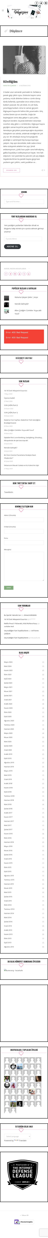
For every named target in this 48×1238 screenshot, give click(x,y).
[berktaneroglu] (26, 1097)
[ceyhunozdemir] (26, 1072)
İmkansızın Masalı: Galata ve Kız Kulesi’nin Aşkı (21, 465)
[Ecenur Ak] (24, 12)
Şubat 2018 (8, 809)
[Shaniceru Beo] (38, 1097)
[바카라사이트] (13, 1110)
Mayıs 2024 (8, 662)
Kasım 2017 (8, 817)
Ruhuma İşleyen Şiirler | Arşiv (26, 297)
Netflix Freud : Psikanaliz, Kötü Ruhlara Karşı (20, 623)
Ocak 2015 (8, 901)
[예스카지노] (20, 1085)
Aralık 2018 (8, 783)
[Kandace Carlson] (32, 1085)
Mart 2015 (7, 892)
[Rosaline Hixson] (13, 1072)
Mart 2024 (7, 666)
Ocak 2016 (8, 859)
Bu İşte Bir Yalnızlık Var (12, 615)
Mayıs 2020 (8, 733)
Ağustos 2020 (9, 721)
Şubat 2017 (8, 829)
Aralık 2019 (8, 754)
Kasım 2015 (8, 863)
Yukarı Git (24, 1215)
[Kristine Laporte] (38, 1085)
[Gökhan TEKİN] (13, 1066)
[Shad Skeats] (7, 1104)
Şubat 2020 (8, 746)
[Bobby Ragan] (20, 1091)
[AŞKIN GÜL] (13, 1060)
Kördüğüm (10, 81)
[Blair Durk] (7, 1097)
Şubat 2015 (8, 896)
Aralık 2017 (8, 813)
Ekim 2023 (7, 674)
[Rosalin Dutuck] (26, 1060)
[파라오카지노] (20, 1072)
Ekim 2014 (7, 905)
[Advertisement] (24, 1013)
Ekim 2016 (7, 838)
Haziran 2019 (9, 767)
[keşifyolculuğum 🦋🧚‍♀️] (13, 1104)
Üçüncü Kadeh (9, 398)
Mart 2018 (7, 804)
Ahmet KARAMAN (30, 615)
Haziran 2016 (9, 842)
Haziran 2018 (9, 800)
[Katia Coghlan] (32, 1066)
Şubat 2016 (8, 855)
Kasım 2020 (8, 708)
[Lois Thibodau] (20, 1060)
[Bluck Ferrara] (7, 1060)
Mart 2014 (7, 917)
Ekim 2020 (7, 712)
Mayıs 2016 (8, 846)
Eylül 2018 (7, 792)
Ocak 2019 (8, 779)
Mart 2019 (7, 775)
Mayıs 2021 (8, 687)
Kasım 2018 (8, 788)
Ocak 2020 (8, 750)
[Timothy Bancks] (32, 1072)
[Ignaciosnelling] (7, 1091)
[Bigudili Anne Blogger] (20, 1104)
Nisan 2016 (8, 850)
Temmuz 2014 (9, 909)
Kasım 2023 (8, 670)
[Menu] (3, 10)
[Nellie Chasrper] (13, 1079)
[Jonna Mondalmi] (38, 1060)
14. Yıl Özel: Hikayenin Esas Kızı (15, 391)
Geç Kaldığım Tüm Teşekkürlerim (16, 630)
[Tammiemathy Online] (26, 1091)
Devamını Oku (11, 170)
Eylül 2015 (7, 871)
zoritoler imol (9, 626)
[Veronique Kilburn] (13, 1097)
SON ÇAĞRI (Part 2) (11, 405)
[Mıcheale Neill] (26, 1066)
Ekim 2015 (7, 867)
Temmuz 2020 (9, 725)
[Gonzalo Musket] (7, 1066)
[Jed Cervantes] (32, 1097)
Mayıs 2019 (8, 771)
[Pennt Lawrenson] (20, 1079)
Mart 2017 (7, 825)
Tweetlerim (8, 492)
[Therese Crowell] (38, 1104)
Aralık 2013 (8, 930)
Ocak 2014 (8, 926)
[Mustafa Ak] (7, 1110)
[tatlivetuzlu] (32, 1091)
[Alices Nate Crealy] (38, 1066)
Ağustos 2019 (9, 762)
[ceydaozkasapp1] (38, 1079)
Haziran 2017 (9, 821)
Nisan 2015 (8, 888)
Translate (22, 1140)
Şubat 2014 (8, 921)
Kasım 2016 (8, 834)
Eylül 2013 (7, 942)
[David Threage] (38, 1091)
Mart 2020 (7, 741)
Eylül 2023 (7, 679)
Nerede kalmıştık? (22, 304)
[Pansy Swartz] (38, 1072)
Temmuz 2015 (9, 880)
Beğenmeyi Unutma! (24, 358)
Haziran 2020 (9, 729)
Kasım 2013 (8, 934)
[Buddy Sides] (26, 1104)
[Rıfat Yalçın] (7, 1085)
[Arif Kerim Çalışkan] (7, 1079)
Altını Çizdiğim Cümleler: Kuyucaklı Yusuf (19, 430)
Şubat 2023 (8, 683)
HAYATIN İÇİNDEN (9, 85)
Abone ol (12, 246)
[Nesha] (7, 1072)
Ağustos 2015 (9, 875)
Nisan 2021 (8, 691)
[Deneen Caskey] (26, 1079)
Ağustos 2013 (9, 947)
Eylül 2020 (7, 716)
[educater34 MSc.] (20, 1066)
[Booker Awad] (32, 1060)
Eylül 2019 (7, 758)
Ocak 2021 (8, 700)
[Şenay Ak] (20, 1097)
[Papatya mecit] (32, 1104)
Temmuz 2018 (9, 796)
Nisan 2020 (8, 737)
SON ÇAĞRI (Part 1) (11, 412)
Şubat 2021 (8, 695)
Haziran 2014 (9, 913)
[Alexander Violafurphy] (26, 1085)
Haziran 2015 (9, 884)
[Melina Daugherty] (13, 1091)
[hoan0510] (32, 1079)
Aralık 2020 (8, 704)
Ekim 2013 (7, 938)
